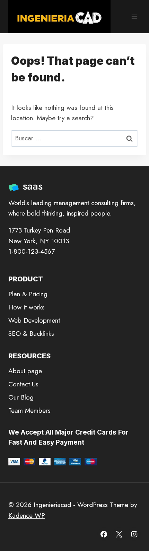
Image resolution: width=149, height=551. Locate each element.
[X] (118, 534)
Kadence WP (26, 515)
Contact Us (23, 384)
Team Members (29, 410)
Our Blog (21, 397)
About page (25, 371)
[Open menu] (134, 16)
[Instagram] (134, 534)
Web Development (34, 320)
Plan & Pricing (27, 294)
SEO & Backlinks (31, 333)
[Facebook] (104, 534)
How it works (26, 307)
